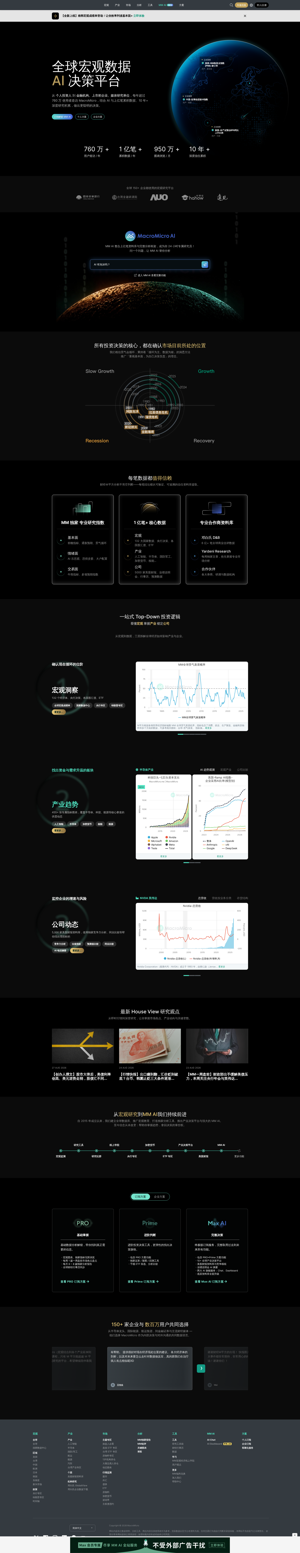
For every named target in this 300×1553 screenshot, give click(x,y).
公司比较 (242, 769)
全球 (35, 1439)
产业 (70, 1439)
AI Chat (211, 1439)
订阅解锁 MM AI (62, 116)
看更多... (58, 712)
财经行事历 (178, 1447)
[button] (180, 734)
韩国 (35, 1476)
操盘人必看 (108, 1443)
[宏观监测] (61, 1150)
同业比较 (109, 943)
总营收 (202, 898)
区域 (35, 1452)
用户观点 (176, 1464)
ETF (105, 1488)
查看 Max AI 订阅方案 (209, 1281)
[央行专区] (132, 1150)
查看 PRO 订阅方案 (74, 1281)
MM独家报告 (144, 1439)
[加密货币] (150, 1150)
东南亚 (36, 1480)
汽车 (70, 1463)
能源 (111, 824)
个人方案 (81, 116)
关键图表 (142, 1447)
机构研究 (72, 1481)
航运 (70, 1455)
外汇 (105, 1480)
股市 (105, 1476)
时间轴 (36, 1501)
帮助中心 (176, 1481)
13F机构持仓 (109, 1459)
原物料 (106, 1492)
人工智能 (58, 824)
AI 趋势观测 (207, 769)
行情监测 (107, 1472)
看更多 (208, 728)
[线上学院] (114, 1150)
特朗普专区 (117, 705)
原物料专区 (108, 1455)
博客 (140, 1451)
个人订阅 (246, 1439)
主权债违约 (108, 1503)
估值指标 (76, 943)
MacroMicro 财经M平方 (45, 5)
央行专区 (100, 705)
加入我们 (176, 1477)
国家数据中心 (83, 705)
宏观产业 (225, 769)
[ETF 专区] (168, 1150)
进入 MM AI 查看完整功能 (152, 275)
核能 (100, 824)
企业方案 (97, 116)
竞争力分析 (60, 943)
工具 (174, 1439)
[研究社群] (96, 1150)
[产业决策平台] (186, 1150)
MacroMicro (45, 1528)
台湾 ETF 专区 (110, 1451)
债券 (105, 1484)
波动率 (106, 1499)
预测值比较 (92, 943)
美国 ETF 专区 (110, 1447)
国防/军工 (73, 1451)
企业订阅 (246, 1443)
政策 (35, 1489)
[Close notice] (245, 16)
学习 (174, 1456)
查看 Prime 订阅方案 (142, 1281)
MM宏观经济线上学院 (183, 1460)
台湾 (35, 1460)
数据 (174, 1451)
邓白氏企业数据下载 (78, 1489)
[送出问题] (205, 264)
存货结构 (242, 898)
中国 (35, 1464)
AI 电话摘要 (60, 950)
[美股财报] (203, 1150)
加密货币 (87, 824)
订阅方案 (140, 1196)
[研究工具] (79, 1150)
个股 (70, 1472)
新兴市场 (37, 1484)
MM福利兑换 (178, 1473)
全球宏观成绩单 (62, 705)
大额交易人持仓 (110, 1463)
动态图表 (107, 1467)
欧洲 (35, 1468)
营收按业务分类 (221, 898)
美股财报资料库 (76, 1476)
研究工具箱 (178, 1443)
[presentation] (201, 1368)
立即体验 (138, 15)
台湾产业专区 (74, 1467)
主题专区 (107, 1439)
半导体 (73, 824)
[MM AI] (221, 1150)
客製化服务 (247, 1447)
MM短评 (142, 1443)
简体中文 (77, 1528)
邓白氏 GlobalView (77, 1485)
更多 (174, 1469)
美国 (35, 1456)
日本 (35, 1472)
